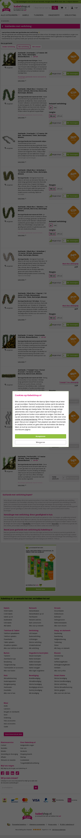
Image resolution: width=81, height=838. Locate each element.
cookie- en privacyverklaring (26, 419)
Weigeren (40, 442)
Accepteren (40, 436)
